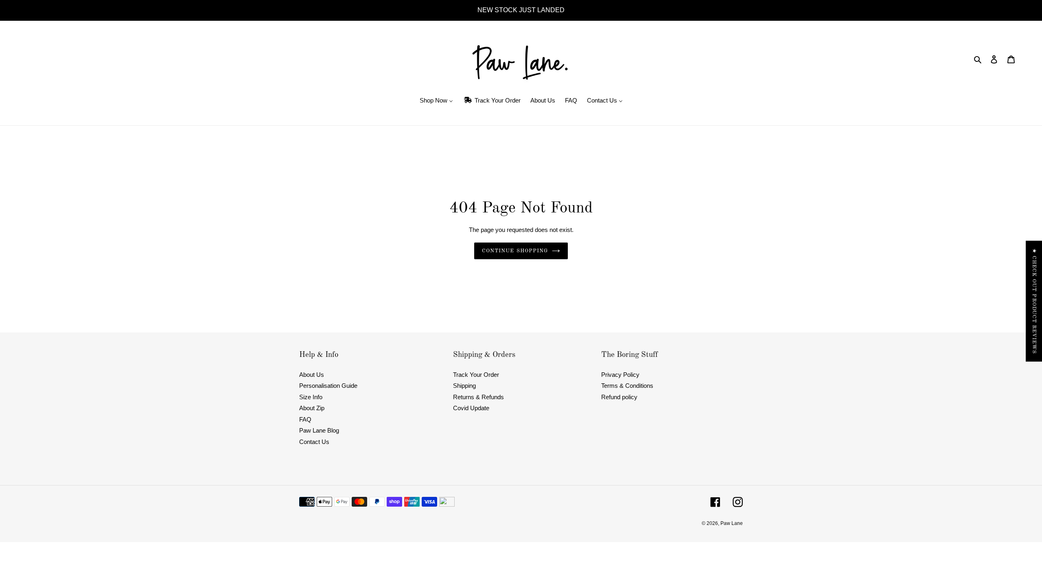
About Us (311, 374)
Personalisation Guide (328, 385)
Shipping (464, 385)
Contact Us (314, 441)
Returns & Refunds (478, 397)
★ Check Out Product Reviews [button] (1034, 301)
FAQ (305, 419)
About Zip (311, 408)
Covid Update (471, 408)
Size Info (310, 397)
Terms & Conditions (627, 385)
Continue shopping (515, 251)
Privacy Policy (620, 374)
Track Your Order (476, 374)
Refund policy (619, 397)
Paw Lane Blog (319, 430)
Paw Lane (731, 523)
